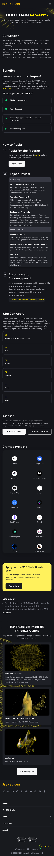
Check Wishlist (14, 431)
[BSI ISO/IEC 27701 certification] (32, 839)
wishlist (37, 155)
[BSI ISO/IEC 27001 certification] (21, 839)
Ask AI (44, 846)
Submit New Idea (40, 431)
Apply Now (17, 163)
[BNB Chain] (11, 4)
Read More (7, 613)
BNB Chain (21, 853)
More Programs (27, 771)
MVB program (8, 88)
